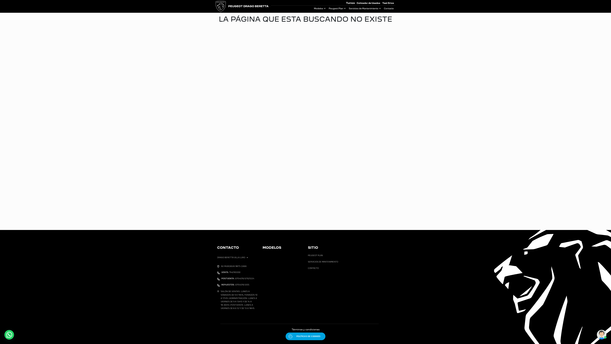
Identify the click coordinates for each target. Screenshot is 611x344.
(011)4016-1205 (235, 285)
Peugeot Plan (336, 8)
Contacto (389, 8)
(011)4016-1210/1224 (237, 278)
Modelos (318, 8)
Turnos (350, 3)
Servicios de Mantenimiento (363, 8)
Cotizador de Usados (368, 3)
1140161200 (230, 272)
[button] (9, 335)
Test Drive (388, 3)
